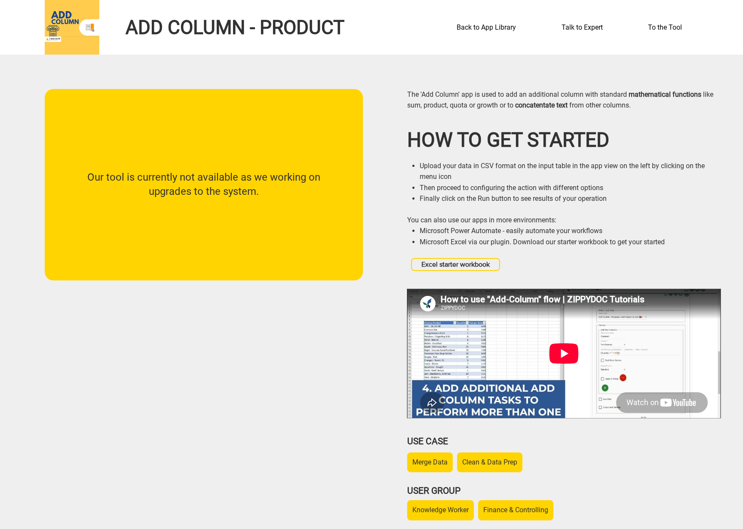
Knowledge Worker (440, 510)
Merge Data (430, 462)
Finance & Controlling (515, 510)
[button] (598, 27)
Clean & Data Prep (489, 462)
